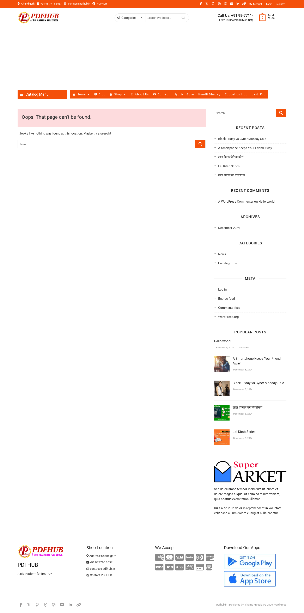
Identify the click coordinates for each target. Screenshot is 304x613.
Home (81, 94)
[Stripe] (159, 567)
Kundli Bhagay (209, 94)
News (222, 254)
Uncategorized (228, 263)
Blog (102, 94)
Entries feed (226, 298)
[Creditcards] (200, 567)
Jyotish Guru (184, 94)
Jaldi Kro (259, 94)
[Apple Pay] (179, 567)
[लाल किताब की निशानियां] (222, 407)
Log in (222, 289)
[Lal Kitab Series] (222, 432)
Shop (118, 94)
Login (269, 4)
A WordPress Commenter (235, 201)
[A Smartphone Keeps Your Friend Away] (222, 359)
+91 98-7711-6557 (51, 3)
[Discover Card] (210, 557)
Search (183, 18)
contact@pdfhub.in (78, 3)
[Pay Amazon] (190, 567)
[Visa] (179, 557)
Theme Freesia (253, 604)
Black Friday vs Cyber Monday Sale (242, 139)
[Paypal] (190, 557)
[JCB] (169, 567)
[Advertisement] (152, 59)
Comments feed (229, 308)
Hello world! (267, 201)
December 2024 (229, 228)
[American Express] (159, 557)
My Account (255, 4)
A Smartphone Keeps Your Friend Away (245, 148)
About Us (142, 94)
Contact (164, 94)
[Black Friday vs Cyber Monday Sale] (222, 383)
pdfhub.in (221, 604)
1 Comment (243, 347)
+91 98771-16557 (101, 562)
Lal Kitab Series (229, 166)
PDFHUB (101, 3)
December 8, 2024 (224, 347)
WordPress (279, 604)
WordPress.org (228, 317)
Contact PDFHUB (100, 575)
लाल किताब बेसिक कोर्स (230, 157)
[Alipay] (209, 567)
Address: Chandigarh (102, 556)
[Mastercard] (169, 557)
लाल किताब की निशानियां (231, 175)
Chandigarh (28, 3)
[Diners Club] (200, 557)
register (280, 4)
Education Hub (236, 94)
